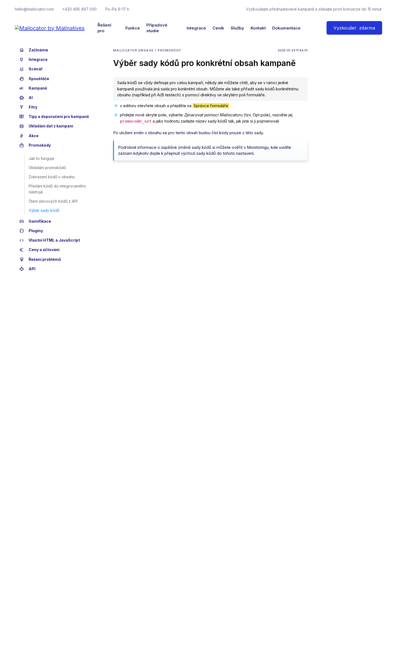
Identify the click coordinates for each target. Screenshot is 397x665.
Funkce (132, 28)
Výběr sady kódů (44, 210)
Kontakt (258, 28)
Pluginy (31, 231)
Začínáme (33, 50)
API (27, 269)
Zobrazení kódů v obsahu (52, 177)
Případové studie (156, 27)
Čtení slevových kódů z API (53, 201)
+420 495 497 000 (79, 9)
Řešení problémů (40, 259)
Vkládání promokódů (47, 167)
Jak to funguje (41, 158)
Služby (237, 28)
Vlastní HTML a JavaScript (49, 240)
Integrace (196, 28)
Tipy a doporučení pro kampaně (54, 117)
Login (310, 28)
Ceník (218, 28)
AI (26, 98)
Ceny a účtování (39, 250)
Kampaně (33, 88)
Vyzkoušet (354, 28)
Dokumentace (286, 28)
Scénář (31, 69)
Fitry (28, 107)
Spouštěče (34, 79)
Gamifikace (35, 221)
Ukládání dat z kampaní (46, 126)
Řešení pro (104, 27)
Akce (29, 136)
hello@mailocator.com (34, 9)
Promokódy (35, 145)
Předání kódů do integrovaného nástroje (57, 189)
